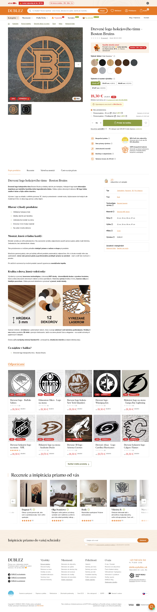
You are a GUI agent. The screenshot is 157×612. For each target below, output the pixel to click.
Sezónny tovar (45, 577)
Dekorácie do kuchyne (68, 572)
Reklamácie (53, 593)
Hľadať (102, 11)
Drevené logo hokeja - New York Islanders (77, 401)
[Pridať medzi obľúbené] (146, 123)
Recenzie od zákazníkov (112, 567)
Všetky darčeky (90, 579)
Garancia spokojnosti (25, 593)
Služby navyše (109, 577)
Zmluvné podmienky (115, 606)
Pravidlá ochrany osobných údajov (110, 604)
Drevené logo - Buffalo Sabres (20, 401)
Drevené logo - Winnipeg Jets (102, 401)
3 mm (119, 231)
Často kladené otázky (111, 569)
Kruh (118, 197)
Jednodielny (120, 190)
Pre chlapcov (138, 190)
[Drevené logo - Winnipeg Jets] (106, 383)
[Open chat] (151, 606)
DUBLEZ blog (109, 579)
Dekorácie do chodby (67, 574)
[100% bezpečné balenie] (125, 149)
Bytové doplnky (45, 564)
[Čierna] (26, 109)
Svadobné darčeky (91, 574)
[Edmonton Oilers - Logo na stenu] (50, 383)
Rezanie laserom (122, 203)
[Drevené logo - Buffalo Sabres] (21, 383)
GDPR (102, 593)
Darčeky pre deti (90, 572)
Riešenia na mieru (46, 569)
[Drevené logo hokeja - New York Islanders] (78, 383)
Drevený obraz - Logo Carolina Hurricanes (105, 446)
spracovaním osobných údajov (105, 545)
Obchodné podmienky (67, 593)
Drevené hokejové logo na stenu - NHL (20, 446)
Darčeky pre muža (122, 248)
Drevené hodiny (45, 567)
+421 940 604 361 (137, 560)
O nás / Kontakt (110, 564)
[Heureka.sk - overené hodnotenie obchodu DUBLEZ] (11, 593)
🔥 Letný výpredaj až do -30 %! (31, 3)
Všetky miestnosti (66, 579)
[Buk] (13, 109)
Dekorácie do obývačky (68, 564)
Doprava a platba (41, 593)
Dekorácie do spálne (67, 567)
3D (133, 190)
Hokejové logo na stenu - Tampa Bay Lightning (135, 401)
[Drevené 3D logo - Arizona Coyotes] (78, 428)
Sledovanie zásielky (111, 582)
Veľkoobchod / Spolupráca (113, 572)
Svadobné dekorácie (47, 574)
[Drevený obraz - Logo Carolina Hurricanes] (106, 428)
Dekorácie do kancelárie (68, 577)
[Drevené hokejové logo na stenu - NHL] (21, 428)
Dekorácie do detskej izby (69, 569)
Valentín (87, 564)
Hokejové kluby (111, 248)
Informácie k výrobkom (112, 574)
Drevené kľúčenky (46, 579)
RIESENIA (40, 606)
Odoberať (143, 540)
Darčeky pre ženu (90, 567)
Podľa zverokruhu (90, 577)
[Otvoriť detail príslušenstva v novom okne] (110, 113)
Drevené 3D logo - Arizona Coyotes (75, 446)
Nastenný (128, 190)
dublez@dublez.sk (138, 567)
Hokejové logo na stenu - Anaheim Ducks (49, 446)
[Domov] (9, 24)
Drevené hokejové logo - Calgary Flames (135, 446)
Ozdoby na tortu (46, 572)
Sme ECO (80, 593)
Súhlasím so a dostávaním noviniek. (109, 545)
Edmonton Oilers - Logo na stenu (50, 401)
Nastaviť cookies (117, 593)
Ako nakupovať (92, 593)
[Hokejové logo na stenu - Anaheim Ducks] (50, 428)
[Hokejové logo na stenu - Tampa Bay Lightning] (135, 383)
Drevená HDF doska (123, 212)
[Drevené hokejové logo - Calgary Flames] (135, 428)
